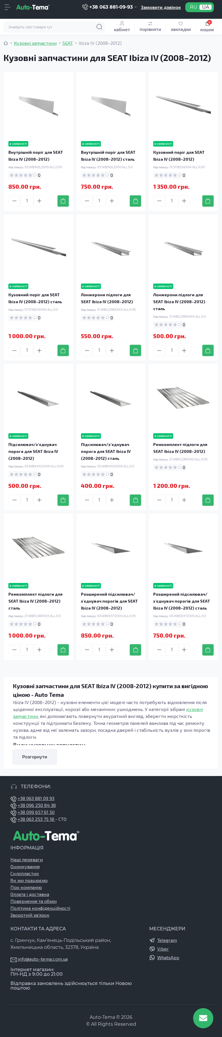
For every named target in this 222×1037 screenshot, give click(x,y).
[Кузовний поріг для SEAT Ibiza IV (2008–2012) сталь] (38, 249)
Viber (163, 948)
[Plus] (39, 201)
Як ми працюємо (29, 880)
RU (193, 7)
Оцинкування (25, 866)
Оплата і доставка (29, 894)
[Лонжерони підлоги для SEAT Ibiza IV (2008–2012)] (111, 249)
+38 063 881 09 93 (36, 798)
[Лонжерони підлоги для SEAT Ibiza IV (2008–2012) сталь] (183, 249)
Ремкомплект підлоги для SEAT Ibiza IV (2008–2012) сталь (35, 601)
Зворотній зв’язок (29, 915)
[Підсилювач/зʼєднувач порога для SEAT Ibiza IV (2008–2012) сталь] (111, 398)
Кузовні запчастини (35, 43)
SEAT (67, 43)
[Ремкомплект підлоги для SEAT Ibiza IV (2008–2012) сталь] (38, 548)
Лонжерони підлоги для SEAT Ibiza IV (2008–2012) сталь (179, 301)
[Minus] (14, 201)
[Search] (99, 26)
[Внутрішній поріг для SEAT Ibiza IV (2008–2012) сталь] (111, 106)
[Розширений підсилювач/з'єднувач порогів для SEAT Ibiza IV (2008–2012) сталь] (183, 548)
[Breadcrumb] (5, 43)
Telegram (167, 940)
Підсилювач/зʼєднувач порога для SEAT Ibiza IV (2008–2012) (33, 451)
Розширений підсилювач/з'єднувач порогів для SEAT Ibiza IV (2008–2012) (109, 601)
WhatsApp (168, 957)
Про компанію (26, 887)
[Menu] (7, 7)
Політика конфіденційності (40, 908)
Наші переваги (26, 859)
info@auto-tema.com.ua (43, 959)
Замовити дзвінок (161, 7)
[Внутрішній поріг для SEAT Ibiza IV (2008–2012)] (38, 106)
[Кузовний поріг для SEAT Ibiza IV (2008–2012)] (183, 106)
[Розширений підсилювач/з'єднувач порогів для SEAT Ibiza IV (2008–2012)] (111, 548)
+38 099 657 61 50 (36, 812)
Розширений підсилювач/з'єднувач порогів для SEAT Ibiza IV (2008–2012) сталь (181, 601)
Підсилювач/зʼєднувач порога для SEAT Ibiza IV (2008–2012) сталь (106, 451)
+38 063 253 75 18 (36, 819)
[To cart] (63, 201)
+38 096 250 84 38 (37, 805)
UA (205, 7)
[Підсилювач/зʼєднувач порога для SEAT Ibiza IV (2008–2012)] (38, 398)
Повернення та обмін (33, 901)
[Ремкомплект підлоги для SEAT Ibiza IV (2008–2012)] (183, 398)
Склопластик (24, 873)
